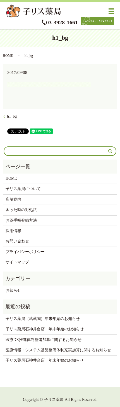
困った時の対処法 (21, 210)
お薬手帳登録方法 (21, 220)
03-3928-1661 (62, 22)
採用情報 (13, 231)
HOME (8, 56)
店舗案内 (13, 199)
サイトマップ (17, 262)
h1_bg (12, 116)
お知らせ (13, 290)
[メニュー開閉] (111, 11)
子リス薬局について (23, 189)
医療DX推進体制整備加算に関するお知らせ (43, 340)
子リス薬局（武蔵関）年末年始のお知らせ (43, 319)
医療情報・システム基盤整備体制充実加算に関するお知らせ (58, 350)
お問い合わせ (17, 241)
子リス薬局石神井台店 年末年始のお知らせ (45, 329)
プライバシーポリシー (25, 252)
